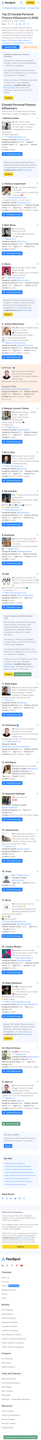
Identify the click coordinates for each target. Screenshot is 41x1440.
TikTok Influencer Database (12, 1347)
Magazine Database (9, 1322)
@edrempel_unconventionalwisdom (16, 389)
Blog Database (7, 1314)
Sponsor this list (30, 47)
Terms (4, 1298)
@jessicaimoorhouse (25, 345)
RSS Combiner (7, 1391)
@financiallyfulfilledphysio (27, 1004)
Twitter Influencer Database (13, 1343)
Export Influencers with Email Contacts (20, 1437)
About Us (5, 1277)
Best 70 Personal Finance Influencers (18, 1166)
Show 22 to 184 (12, 1124)
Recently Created (8, 1423)
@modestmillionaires (25, 595)
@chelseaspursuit (24, 202)
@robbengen (22, 703)
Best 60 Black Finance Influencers (17, 1178)
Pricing (30, 3)
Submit (8, 1146)
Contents (22, 21)
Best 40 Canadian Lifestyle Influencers (19, 1181)
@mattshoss (22, 241)
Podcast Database (9, 1318)
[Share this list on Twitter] (12, 24)
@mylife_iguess (23, 849)
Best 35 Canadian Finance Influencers (19, 1169)
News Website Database (11, 1334)
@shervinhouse (33, 1057)
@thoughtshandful (24, 924)
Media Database (8, 1367)
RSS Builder (6, 1395)
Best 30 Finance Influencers (15, 1163)
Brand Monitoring (8, 1379)
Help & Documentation (11, 1415)
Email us (8, 98)
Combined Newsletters (11, 1383)
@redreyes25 (32, 769)
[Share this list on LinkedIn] (16, 24)
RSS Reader (6, 1363)
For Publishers (7, 1359)
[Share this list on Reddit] (20, 24)
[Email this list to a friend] (24, 24)
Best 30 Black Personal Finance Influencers (20, 1175)
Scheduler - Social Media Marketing (16, 1399)
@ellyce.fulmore (23, 280)
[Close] (39, 1433)
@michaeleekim (23, 512)
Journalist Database (10, 1326)
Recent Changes (8, 1419)
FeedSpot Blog (7, 1427)
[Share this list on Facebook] (8, 24)
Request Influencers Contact (15, 8)
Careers (10, 1286)
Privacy (5, 1294)
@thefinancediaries (24, 551)
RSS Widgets (7, 1387)
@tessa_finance (18, 880)
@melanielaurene (23, 430)
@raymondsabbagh (9, 807)
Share (4, 24)
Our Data (5, 1282)
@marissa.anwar (23, 139)
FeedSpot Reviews (9, 1290)
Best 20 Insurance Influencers (16, 1184)
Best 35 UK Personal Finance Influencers (20, 1172)
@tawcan (20, 1101)
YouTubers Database (10, 1330)
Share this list (8, 1194)
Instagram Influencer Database (14, 1339)
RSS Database (7, 1310)
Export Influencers (22, 674)
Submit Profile (10, 47)
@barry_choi (22, 469)
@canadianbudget (24, 960)
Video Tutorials (8, 1411)
